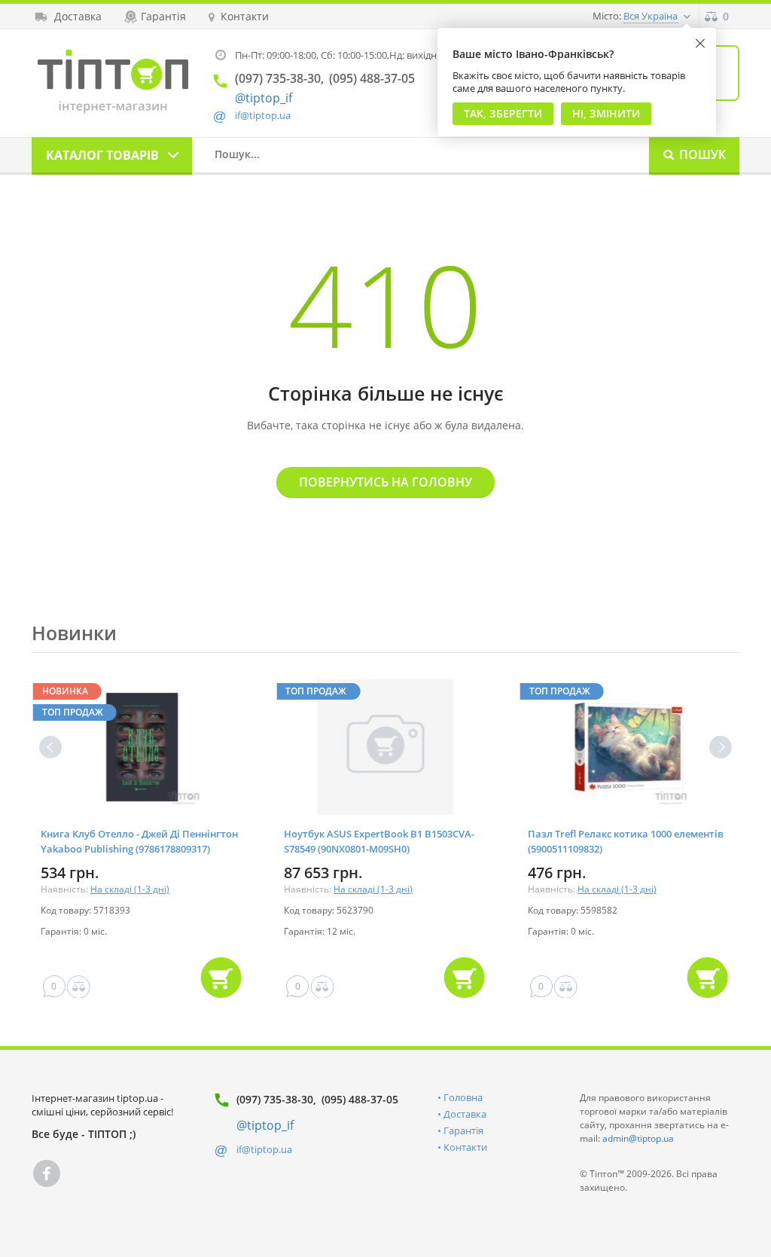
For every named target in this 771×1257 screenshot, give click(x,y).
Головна (463, 1097)
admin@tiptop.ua (638, 1138)
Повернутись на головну (385, 482)
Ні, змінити (606, 113)
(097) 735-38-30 (274, 1099)
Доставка (464, 1114)
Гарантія (463, 1130)
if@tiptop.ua (264, 1149)
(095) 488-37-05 (360, 1099)
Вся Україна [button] (650, 16)
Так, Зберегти (503, 113)
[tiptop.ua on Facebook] (46, 1173)
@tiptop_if (263, 98)
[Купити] (220, 977)
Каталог (102, 155)
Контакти (465, 1147)
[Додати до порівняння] (78, 987)
